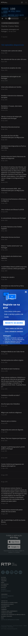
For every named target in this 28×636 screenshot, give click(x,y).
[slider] (14, 634)
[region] (14, 318)
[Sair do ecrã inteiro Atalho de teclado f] (25, 634)
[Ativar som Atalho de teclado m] (6, 634)
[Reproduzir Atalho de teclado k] (2, 634)
